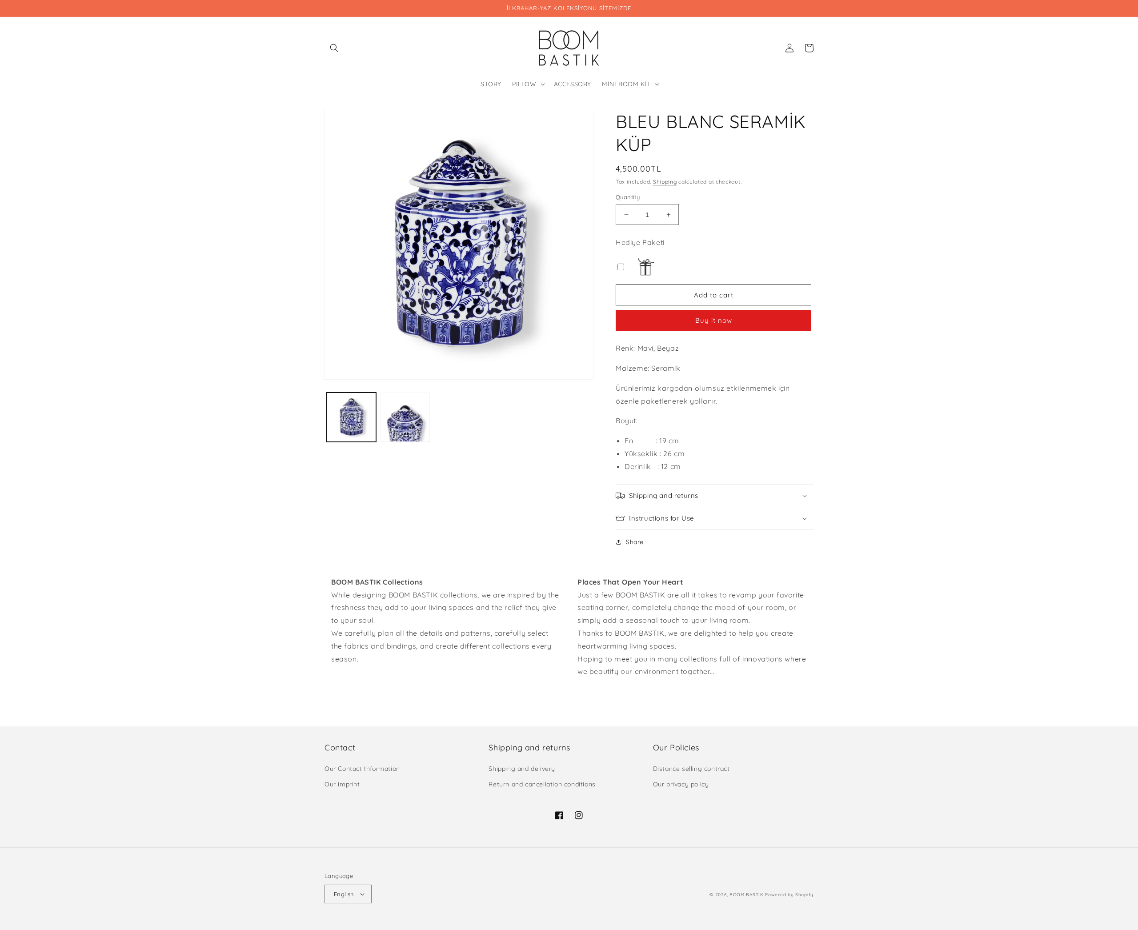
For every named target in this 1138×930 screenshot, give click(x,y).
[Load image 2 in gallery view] (405, 417)
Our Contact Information (362, 769)
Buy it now (713, 320)
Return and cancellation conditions (542, 784)
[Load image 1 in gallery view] (351, 417)
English (344, 894)
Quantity (628, 196)
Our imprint (342, 784)
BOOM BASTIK (746, 895)
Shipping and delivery (522, 769)
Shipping (665, 181)
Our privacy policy (681, 784)
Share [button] (635, 542)
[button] (334, 48)
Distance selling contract (691, 769)
